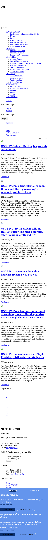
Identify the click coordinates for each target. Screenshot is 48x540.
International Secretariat (19, 44)
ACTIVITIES (11, 57)
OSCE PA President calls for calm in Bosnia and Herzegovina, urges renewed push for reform (23, 189)
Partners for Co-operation (19, 55)
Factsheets (14, 38)
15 (6, 405)
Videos (12, 95)
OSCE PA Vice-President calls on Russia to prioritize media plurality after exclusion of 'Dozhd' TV (22, 231)
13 (6, 401)
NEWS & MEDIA (12, 84)
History (13, 36)
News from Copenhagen (19, 88)
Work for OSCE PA (17, 47)
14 (6, 403)
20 (6, 416)
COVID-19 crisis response (20, 70)
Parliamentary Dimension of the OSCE (24, 34)
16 (6, 407)
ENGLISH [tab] (13, 491)
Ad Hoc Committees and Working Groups (25, 63)
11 (6, 397)
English (8, 109)
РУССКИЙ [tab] (34, 491)
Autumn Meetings (17, 78)
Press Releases (15, 86)
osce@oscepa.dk (17, 474)
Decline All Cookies (26, 509)
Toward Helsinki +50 (18, 67)
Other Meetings (16, 82)
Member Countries (17, 53)
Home (8, 483)
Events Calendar (16, 40)
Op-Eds (13, 90)
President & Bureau (17, 51)
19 (6, 413)
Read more (5, 177)
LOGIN (9, 101)
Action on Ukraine (17, 72)
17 (6, 409)
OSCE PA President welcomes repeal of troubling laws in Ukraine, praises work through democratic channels (23, 314)
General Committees (17, 59)
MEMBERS (10, 49)
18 (6, 411)
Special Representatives (19, 61)
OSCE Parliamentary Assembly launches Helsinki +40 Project (20, 273)
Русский (9, 111)
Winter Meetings (16, 80)
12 (6, 399)
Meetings (9, 487)
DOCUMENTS (11, 97)
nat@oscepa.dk (11, 448)
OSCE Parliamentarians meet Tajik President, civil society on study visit (22, 356)
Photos (12, 93)
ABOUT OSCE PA (13, 32)
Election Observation (18, 65)
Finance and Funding (18, 42)
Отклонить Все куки (26, 534)
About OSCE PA (12, 485)
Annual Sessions (16, 76)
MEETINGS (10, 74)
